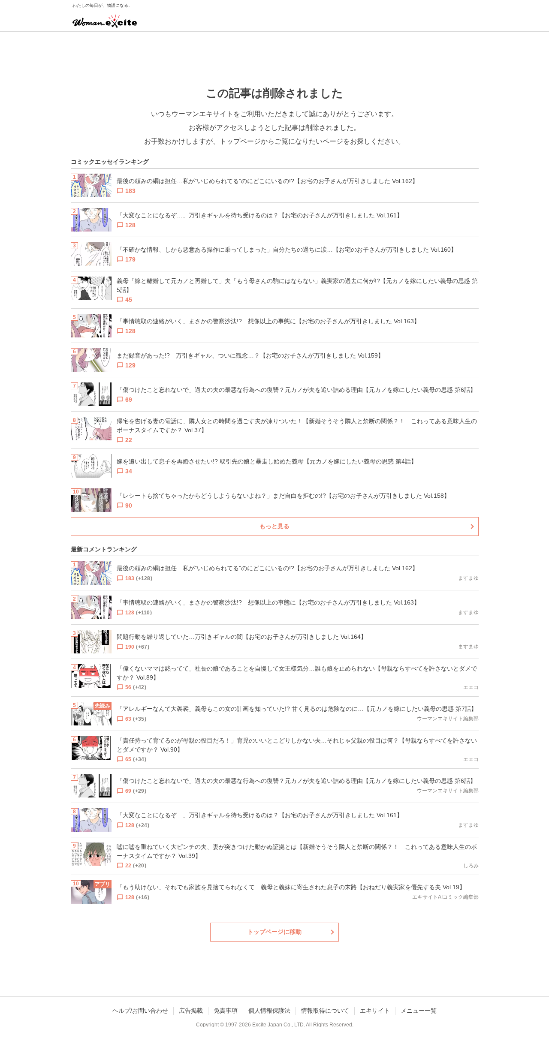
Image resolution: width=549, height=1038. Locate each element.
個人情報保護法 (269, 1010)
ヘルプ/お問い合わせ (140, 1010)
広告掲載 (191, 1010)
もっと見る (274, 526)
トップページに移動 (274, 931)
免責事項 (226, 1010)
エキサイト (375, 1010)
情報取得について (325, 1010)
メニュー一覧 (419, 1010)
